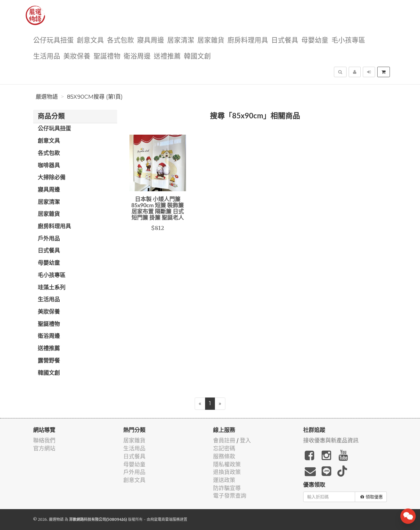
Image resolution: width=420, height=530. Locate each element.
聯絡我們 (44, 440)
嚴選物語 (47, 96)
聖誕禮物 (107, 56)
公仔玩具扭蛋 (53, 40)
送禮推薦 (167, 56)
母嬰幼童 (314, 40)
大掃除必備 (51, 177)
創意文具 (90, 40)
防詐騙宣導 (227, 488)
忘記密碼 (224, 448)
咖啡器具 (49, 165)
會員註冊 (224, 440)
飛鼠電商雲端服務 (165, 519)
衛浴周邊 (137, 56)
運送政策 (224, 480)
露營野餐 (49, 361)
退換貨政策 (227, 472)
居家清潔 (180, 40)
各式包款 (120, 40)
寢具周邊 (150, 40)
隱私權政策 (227, 464)
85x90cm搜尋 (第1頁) (95, 96)
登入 (245, 440)
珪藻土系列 (51, 288)
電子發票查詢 (229, 495)
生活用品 (46, 56)
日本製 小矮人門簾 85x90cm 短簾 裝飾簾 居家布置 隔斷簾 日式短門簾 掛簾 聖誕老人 (157, 208)
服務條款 (224, 456)
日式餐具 (284, 40)
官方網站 (44, 448)
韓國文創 (197, 56)
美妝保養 (76, 56)
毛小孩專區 (348, 40)
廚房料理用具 (248, 40)
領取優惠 (374, 497)
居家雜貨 (210, 40)
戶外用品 (49, 239)
